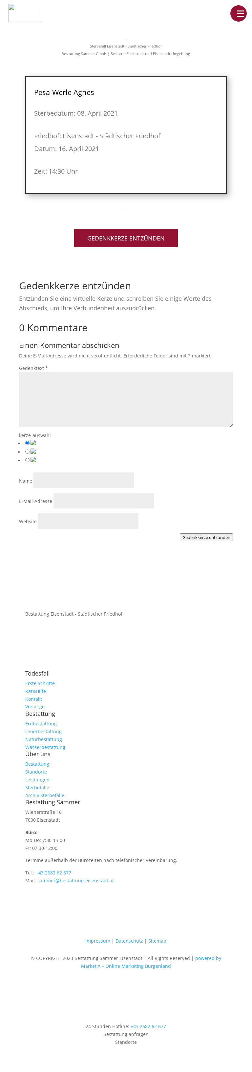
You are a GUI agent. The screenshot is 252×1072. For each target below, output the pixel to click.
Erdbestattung (41, 723)
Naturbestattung (43, 739)
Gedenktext (33, 368)
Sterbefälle (37, 787)
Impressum (97, 941)
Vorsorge (35, 706)
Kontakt (33, 699)
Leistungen (37, 779)
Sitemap (157, 941)
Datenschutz (129, 941)
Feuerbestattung (43, 731)
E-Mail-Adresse (35, 501)
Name (25, 481)
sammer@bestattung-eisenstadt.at (75, 880)
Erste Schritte (40, 683)
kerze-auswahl (35, 435)
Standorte (36, 772)
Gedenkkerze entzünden (126, 238)
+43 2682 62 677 (53, 873)
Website (28, 521)
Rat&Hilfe (35, 691)
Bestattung (37, 764)
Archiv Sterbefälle (44, 795)
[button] (238, 13)
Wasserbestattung (45, 747)
